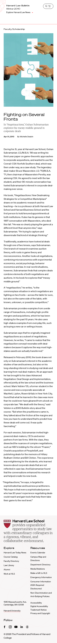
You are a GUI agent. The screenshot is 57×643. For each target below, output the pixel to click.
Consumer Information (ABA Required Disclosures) (40, 585)
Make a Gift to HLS (38, 573)
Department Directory (40, 564)
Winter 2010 (13, 8)
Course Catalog (11, 556)
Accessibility (36, 602)
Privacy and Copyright (40, 613)
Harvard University (12, 610)
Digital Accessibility (39, 606)
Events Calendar (37, 552)
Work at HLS (9, 573)
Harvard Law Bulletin (18, 5)
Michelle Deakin (26, 136)
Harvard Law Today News (15, 552)
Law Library (9, 565)
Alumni (7, 569)
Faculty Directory (11, 561)
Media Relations (37, 568)
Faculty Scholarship (14, 29)
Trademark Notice (38, 609)
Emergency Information (41, 577)
